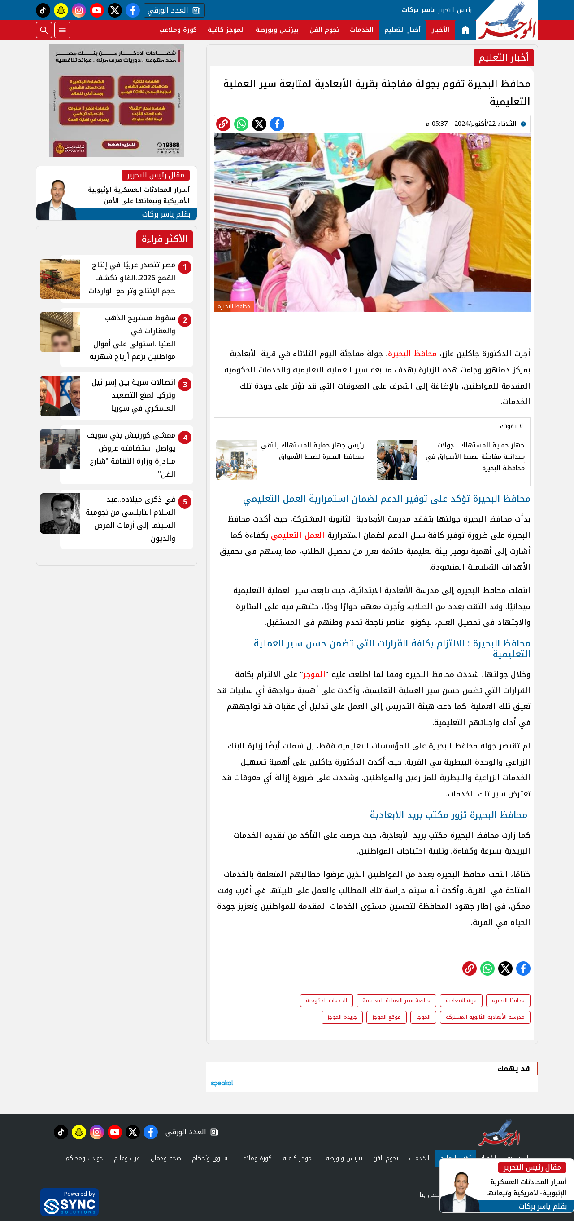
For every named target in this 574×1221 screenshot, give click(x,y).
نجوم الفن (324, 30)
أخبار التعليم (402, 30)
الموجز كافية (226, 30)
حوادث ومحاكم (84, 1158)
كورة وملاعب (178, 30)
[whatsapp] (223, 124)
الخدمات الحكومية (326, 1000)
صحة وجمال (166, 1158)
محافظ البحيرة (412, 353)
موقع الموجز (386, 1017)
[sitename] (499, 1132)
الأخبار (440, 30)
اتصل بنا (430, 1195)
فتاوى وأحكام (209, 1158)
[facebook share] (277, 124)
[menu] (62, 30)
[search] (44, 30)
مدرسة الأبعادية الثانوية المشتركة (485, 1017)
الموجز (314, 674)
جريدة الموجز (342, 1017)
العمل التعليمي (298, 535)
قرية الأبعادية (461, 1000)
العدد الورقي (166, 10)
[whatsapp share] (241, 124)
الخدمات (362, 30)
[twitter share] (259, 124)
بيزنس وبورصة (277, 30)
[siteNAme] (507, 20)
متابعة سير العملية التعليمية (396, 1000)
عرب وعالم (127, 1158)
